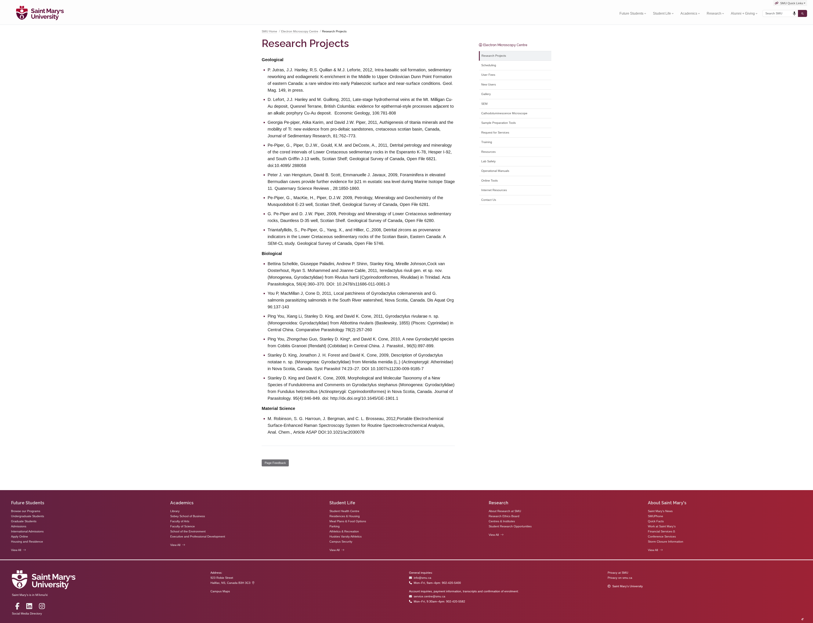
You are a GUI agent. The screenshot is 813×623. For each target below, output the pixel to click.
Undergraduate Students (27, 516)
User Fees (488, 74)
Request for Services (495, 132)
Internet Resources (494, 190)
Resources (488, 151)
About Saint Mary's (667, 502)
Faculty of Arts (179, 521)
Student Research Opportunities (510, 526)
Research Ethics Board (504, 516)
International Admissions (27, 531)
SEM (484, 103)
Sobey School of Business (187, 516)
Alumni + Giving (743, 13)
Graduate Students (23, 521)
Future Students (631, 13)
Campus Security (340, 541)
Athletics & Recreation (344, 531)
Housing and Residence (27, 541)
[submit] (802, 13)
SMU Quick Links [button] (791, 3)
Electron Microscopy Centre (299, 31)
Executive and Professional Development (197, 536)
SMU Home (269, 31)
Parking (334, 526)
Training (486, 142)
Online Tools (489, 180)
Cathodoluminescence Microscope (504, 113)
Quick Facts (656, 521)
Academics (688, 13)
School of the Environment (188, 531)
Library (175, 511)
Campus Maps (220, 591)
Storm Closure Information (665, 541)
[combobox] (780, 13)
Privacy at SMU (618, 572)
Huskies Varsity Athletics (345, 536)
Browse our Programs (25, 511)
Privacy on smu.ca (620, 577)
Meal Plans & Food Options (347, 521)
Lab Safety (488, 161)
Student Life (662, 13)
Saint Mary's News (660, 511)
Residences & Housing (344, 516)
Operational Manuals (495, 170)
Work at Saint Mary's (662, 526)
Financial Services (660, 531)
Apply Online (19, 536)
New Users (488, 84)
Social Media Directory (27, 613)
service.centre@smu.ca (429, 596)
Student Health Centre (344, 511)
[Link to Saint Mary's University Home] (40, 13)
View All (16, 550)
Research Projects (493, 55)
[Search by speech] (794, 13)
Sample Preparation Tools (498, 122)
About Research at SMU (505, 511)
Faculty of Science (182, 526)
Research (714, 13)
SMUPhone (655, 516)
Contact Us (488, 199)
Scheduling (488, 65)
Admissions (18, 526)
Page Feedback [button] (275, 462)
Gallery (486, 94)
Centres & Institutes (502, 521)
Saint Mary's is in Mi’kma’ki (30, 595)
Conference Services (662, 536)
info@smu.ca (422, 577)
